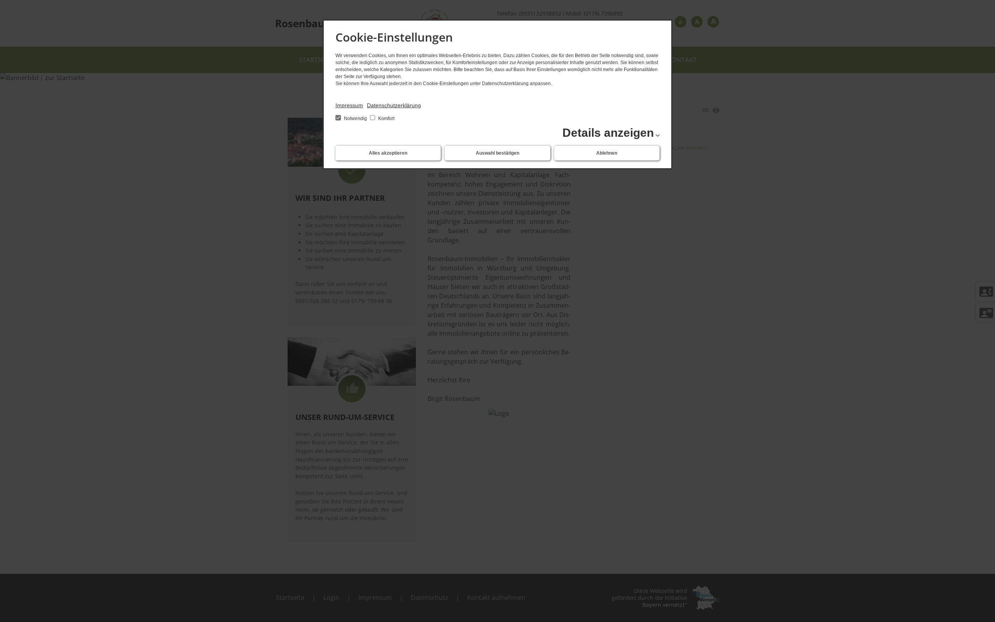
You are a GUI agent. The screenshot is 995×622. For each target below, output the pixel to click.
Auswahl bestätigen (497, 153)
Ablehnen (606, 153)
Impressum (349, 105)
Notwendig (355, 118)
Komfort (386, 118)
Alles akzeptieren (388, 153)
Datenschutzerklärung (394, 105)
